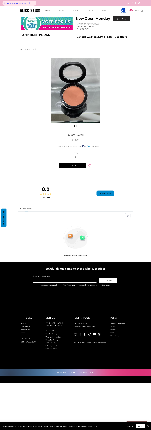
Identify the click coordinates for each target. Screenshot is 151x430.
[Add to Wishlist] (89, 165)
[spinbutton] (75, 157)
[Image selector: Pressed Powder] (74, 126)
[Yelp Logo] (85, 334)
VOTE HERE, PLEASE (35, 35)
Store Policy (114, 336)
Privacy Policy (93, 426)
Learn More (95, 146)
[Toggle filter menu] (127, 215)
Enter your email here (41, 276)
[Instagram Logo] (75, 334)
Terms (112, 326)
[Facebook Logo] (80, 334)
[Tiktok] (139, 3)
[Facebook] (132, 3)
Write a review (105, 193)
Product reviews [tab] (26, 209)
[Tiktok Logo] (89, 334)
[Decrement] (71, 157)
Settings (130, 426)
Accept (140, 426)
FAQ (112, 333)
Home (20, 49)
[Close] (148, 426)
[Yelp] (135, 3)
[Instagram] (128, 3)
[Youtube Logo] (94, 334)
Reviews (3, 218)
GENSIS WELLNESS (28, 342)
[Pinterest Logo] (99, 334)
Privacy (112, 330)
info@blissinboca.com (87, 326)
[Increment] (79, 157)
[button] (77, 10)
